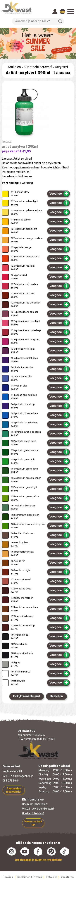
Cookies (8, 877)
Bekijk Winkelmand (26, 696)
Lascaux (61, 73)
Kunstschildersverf (38, 67)
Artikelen (14, 67)
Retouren (51, 877)
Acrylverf (61, 67)
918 (62, 12)
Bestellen (56, 696)
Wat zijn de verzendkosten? (38, 809)
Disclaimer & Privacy (29, 877)
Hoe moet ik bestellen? (35, 804)
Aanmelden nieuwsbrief (13, 790)
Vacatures (67, 877)
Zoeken (60, 21)
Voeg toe (55, 193)
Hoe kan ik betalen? (33, 813)
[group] (38, 112)
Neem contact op (33, 823)
